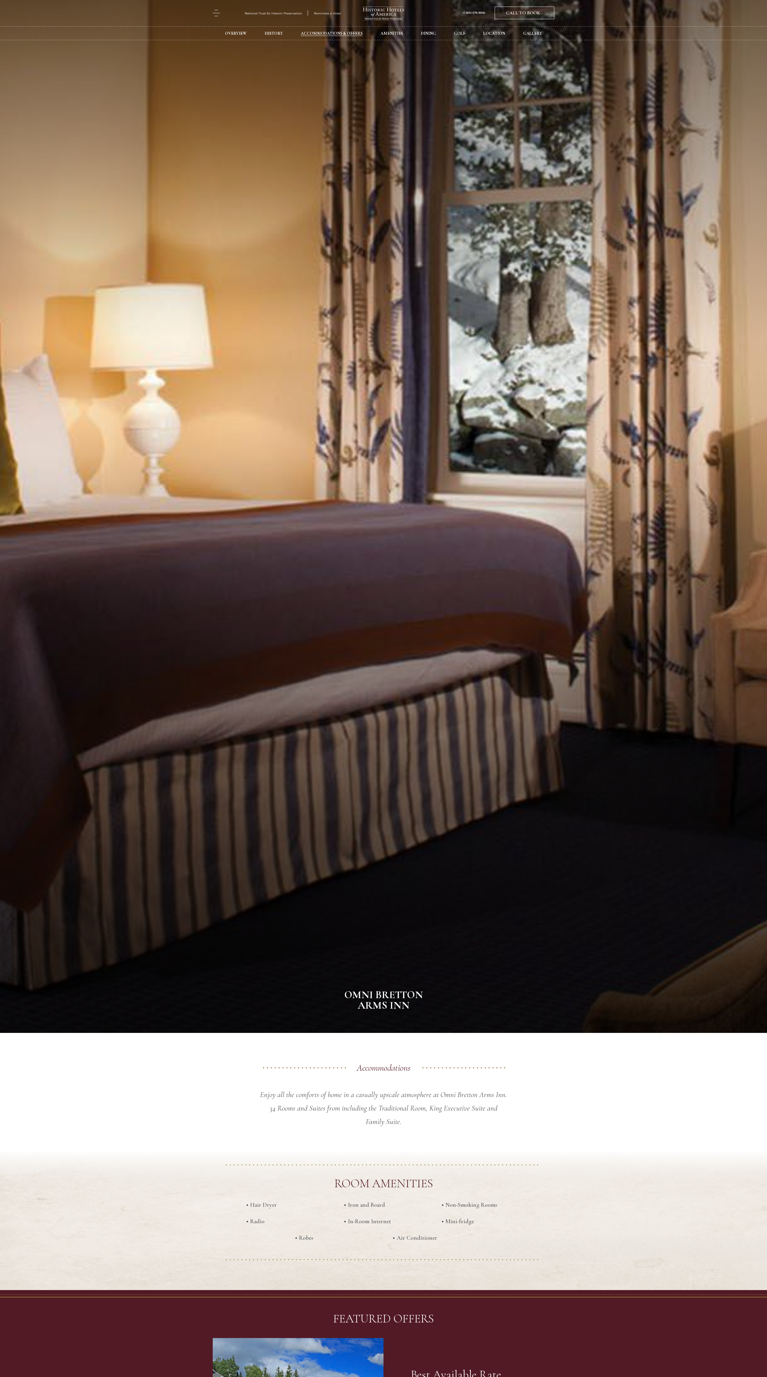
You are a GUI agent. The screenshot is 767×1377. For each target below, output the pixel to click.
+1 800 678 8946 (474, 13)
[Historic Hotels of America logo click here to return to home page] (383, 14)
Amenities (392, 33)
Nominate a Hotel (327, 13)
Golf (459, 33)
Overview (236, 33)
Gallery (532, 33)
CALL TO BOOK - (524, 13)
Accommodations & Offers (332, 33)
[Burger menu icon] (216, 13)
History (274, 33)
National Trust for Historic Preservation (273, 13)
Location (494, 33)
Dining (428, 33)
